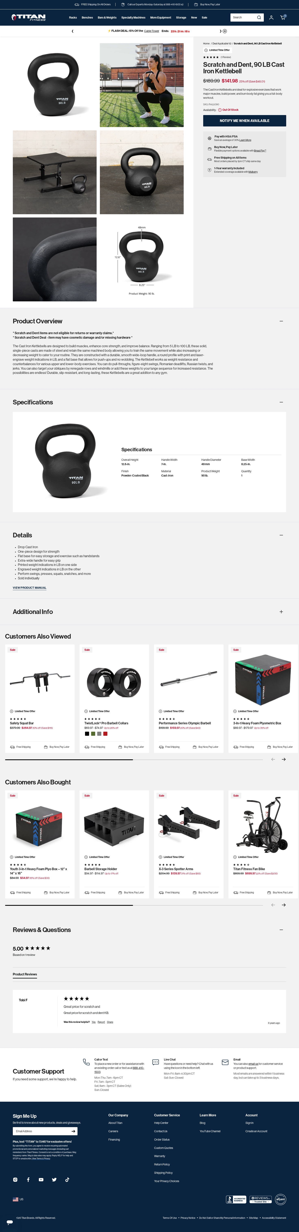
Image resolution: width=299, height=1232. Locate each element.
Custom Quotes (163, 1148)
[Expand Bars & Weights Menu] (107, 23)
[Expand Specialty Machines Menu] (133, 23)
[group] (34, 949)
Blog (202, 1122)
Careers (113, 1131)
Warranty (159, 1156)
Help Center (161, 1122)
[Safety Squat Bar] (40, 679)
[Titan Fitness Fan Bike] (263, 825)
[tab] (25, 975)
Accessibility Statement (274, 1218)
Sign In (249, 1122)
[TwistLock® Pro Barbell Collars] (114, 679)
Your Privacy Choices (166, 1181)
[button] (283, 17)
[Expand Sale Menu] (204, 23)
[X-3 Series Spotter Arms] (189, 825)
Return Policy (162, 1164)
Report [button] (101, 1022)
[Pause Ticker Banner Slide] (225, 31)
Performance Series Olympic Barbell (185, 723)
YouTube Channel (210, 1131)
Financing (114, 1139)
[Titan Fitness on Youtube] (41, 1181)
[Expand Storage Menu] (181, 23)
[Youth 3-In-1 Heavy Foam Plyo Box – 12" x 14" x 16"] (40, 825)
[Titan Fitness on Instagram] (15, 1181)
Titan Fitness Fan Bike (249, 869)
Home (206, 43)
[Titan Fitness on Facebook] (28, 1181)
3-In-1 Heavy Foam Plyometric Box (257, 723)
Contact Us (160, 1131)
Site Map (254, 1218)
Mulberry (253, 171)
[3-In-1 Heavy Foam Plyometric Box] (263, 679)
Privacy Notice (188, 1218)
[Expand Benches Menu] (87, 23)
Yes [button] (94, 1022)
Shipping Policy (163, 1172)
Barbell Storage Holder (100, 869)
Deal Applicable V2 (222, 43)
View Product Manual (29, 588)
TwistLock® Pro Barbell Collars (106, 723)
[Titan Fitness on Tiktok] (67, 1181)
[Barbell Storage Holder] (114, 825)
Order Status (162, 1139)
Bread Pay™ (260, 150)
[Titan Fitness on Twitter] (54, 1181)
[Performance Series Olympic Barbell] (189, 679)
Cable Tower (151, 31)
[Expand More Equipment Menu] (161, 23)
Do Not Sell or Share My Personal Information (222, 1218)
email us (254, 1063)
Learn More (245, 140)
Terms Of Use (170, 1218)
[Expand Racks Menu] (73, 23)
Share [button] (110, 1022)
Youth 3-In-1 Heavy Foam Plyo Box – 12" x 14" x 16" (38, 871)
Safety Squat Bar (22, 723)
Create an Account (256, 1131)
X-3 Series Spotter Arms (176, 869)
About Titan (115, 1122)
